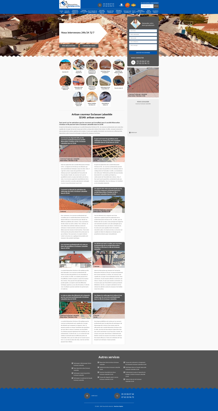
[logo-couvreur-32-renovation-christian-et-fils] (69, 4)
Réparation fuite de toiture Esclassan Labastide (109, 363)
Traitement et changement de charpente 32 (75, 12)
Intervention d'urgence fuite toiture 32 (102, 12)
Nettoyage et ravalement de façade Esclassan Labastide (83, 379)
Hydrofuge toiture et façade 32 (83, 12)
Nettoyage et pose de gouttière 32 (127, 12)
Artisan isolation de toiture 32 (148, 12)
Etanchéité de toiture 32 (155, 12)
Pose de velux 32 (134, 12)
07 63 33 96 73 (108, 6)
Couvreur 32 (61, 12)
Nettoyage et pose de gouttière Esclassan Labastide (82, 374)
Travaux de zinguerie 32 (66, 12)
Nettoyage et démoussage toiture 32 (140, 12)
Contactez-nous (89, 46)
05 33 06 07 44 (108, 4)
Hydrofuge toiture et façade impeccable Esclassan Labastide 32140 (136, 368)
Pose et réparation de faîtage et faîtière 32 (92, 12)
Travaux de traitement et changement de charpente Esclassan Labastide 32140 (136, 363)
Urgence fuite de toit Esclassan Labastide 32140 (134, 380)
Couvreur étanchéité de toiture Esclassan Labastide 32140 (108, 373)
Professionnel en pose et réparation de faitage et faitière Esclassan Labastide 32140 (135, 374)
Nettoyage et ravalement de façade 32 (119, 12)
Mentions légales (118, 406)
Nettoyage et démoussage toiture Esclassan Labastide (82, 364)
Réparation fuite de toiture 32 (110, 12)
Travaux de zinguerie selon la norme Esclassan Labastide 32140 (109, 378)
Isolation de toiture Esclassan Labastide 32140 (110, 368)
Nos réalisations (68, 46)
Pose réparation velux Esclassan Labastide (82, 369)
